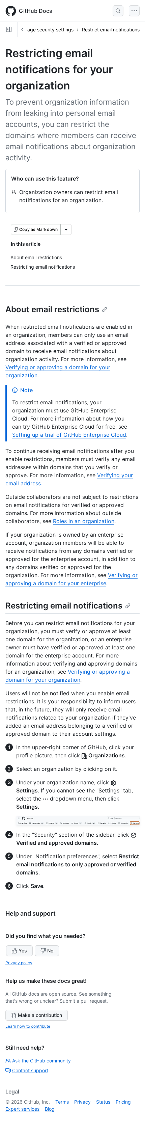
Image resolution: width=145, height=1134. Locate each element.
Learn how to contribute (27, 1026)
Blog (50, 1109)
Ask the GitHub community (41, 1060)
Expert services (22, 1109)
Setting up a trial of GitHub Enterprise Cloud (69, 434)
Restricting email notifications (63, 606)
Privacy (82, 1102)
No (50, 950)
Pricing (123, 1102)
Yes (23, 950)
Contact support (30, 1070)
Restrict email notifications (111, 29)
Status (103, 1102)
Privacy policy (18, 962)
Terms (62, 1102)
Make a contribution (40, 1015)
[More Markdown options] (66, 229)
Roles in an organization (83, 521)
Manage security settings (46, 29)
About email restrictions (52, 309)
